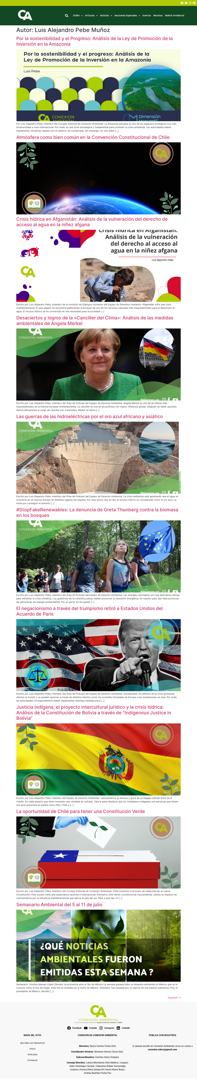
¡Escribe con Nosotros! (32, 1043)
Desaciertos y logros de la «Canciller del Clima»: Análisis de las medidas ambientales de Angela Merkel (94, 320)
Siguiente (174, 997)
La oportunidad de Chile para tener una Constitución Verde (80, 811)
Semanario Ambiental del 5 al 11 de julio (59, 904)
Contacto (32, 1060)
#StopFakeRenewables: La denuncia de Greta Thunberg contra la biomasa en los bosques (97, 512)
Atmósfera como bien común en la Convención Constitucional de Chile (93, 137)
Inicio (32, 1048)
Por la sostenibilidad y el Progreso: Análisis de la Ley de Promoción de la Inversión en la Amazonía (94, 41)
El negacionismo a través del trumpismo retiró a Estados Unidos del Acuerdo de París (89, 611)
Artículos (32, 1054)
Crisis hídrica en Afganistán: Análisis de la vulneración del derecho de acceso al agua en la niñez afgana (92, 221)
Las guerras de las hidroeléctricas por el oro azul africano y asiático (89, 416)
